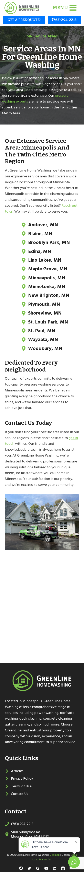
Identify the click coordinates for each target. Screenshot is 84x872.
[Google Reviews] (37, 868)
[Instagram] (63, 868)
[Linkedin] (54, 868)
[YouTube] (46, 868)
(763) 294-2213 (64, 20)
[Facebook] (21, 868)
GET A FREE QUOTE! (24, 20)
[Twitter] (29, 868)
